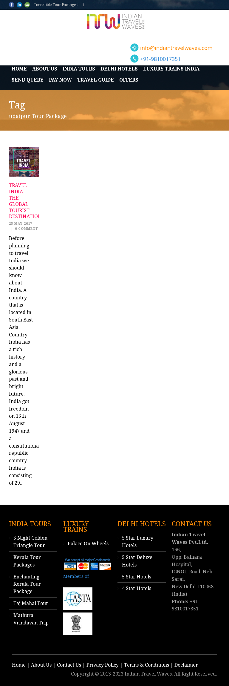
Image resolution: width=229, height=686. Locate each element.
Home (19, 69)
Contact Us (69, 665)
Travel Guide (95, 80)
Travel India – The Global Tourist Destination (25, 201)
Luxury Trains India (171, 69)
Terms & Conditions (146, 665)
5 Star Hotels (136, 577)
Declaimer (186, 665)
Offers (128, 80)
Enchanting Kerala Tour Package (27, 584)
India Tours (79, 69)
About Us (44, 69)
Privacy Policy (102, 665)
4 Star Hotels (136, 588)
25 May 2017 (20, 224)
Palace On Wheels (88, 543)
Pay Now (60, 80)
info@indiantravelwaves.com (176, 47)
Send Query (28, 80)
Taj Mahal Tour (30, 603)
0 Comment (26, 229)
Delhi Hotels (119, 69)
